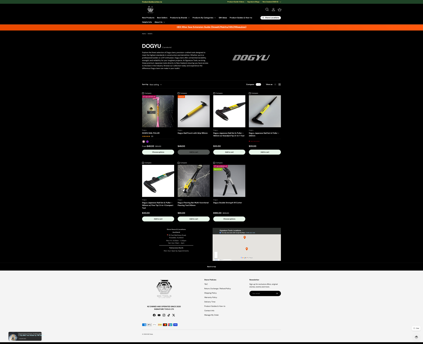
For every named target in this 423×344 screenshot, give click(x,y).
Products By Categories (203, 18)
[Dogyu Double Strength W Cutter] (229, 181)
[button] (279, 9)
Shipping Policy (210, 293)
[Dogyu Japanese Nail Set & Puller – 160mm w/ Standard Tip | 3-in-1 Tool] (229, 111)
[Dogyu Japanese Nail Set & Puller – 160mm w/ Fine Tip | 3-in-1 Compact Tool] (158, 181)
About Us (158, 22)
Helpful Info (147, 22)
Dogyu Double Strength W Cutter (227, 203)
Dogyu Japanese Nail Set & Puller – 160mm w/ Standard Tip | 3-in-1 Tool (228, 134)
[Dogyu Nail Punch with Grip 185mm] (194, 111)
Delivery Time (209, 302)
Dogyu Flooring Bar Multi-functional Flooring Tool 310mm (193, 204)
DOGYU (150, 33)
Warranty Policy (210, 297)
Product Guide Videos (235, 2)
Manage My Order (211, 315)
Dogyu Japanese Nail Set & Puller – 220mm (264, 134)
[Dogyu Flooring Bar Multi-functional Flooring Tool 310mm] (194, 181)
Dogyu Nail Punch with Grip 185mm (193, 133)
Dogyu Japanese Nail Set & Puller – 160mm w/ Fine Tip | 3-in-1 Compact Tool (157, 205)
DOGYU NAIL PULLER (151, 133)
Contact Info (209, 310)
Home (144, 33)
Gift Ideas (223, 18)
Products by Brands (178, 18)
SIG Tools (150, 334)
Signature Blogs (253, 2)
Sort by (145, 84)
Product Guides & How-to (241, 18)
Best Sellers (162, 18)
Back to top (211, 267)
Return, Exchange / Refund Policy (217, 288)
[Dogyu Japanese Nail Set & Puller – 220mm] (265, 111)
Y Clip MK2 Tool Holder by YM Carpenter (32, 335)
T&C (206, 284)
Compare (250, 84)
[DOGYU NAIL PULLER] (158, 111)
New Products (148, 18)
